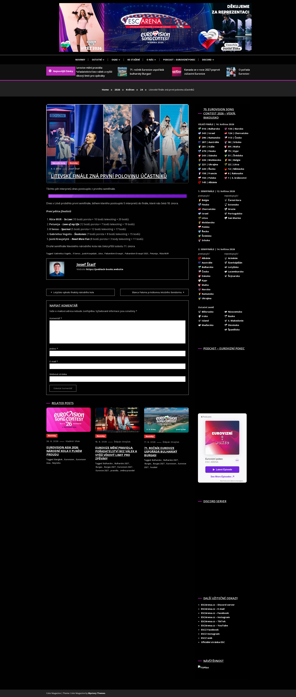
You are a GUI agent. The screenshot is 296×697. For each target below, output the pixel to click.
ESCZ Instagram (210, 633)
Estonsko (233, 204)
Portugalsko (234, 213)
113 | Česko (234, 137)
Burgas (99, 467)
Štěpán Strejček (122, 441)
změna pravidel (127, 470)
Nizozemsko (234, 311)
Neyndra (56, 463)
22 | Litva (233, 164)
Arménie (232, 258)
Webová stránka (58, 374)
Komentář (55, 318)
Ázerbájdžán (234, 262)
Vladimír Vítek (73, 441)
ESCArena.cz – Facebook (215, 613)
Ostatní (97, 59)
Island (205, 320)
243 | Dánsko (209, 155)
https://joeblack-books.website (104, 269)
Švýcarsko (233, 275)
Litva (100, 253)
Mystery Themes (96, 693)
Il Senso (76, 253)
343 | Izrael (208, 133)
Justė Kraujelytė (89, 253)
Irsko (204, 316)
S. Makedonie (235, 320)
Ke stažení (133, 59)
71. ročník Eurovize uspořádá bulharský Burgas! (136, 71)
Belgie (205, 200)
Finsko (205, 204)
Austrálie (206, 262)
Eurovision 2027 (124, 467)
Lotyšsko (233, 267)
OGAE (115, 59)
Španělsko (233, 329)
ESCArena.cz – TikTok (213, 621)
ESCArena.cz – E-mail (212, 608)
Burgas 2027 (110, 467)
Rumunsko (207, 293)
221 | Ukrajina (209, 164)
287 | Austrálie (210, 142)
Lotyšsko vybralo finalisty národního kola (73, 292)
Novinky (80, 59)
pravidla (114, 470)
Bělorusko (207, 311)
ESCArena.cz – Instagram (215, 617)
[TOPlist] (203, 667)
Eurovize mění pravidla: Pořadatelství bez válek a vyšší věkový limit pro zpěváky (82, 71)
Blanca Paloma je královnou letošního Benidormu (157, 292)
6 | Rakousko (235, 173)
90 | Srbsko (234, 142)
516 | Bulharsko (210, 128)
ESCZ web (206, 637)
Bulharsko (108, 463)
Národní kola (58, 163)
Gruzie (231, 209)
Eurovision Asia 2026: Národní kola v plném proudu (64, 451)
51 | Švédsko (235, 155)
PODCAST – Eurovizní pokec (179, 59)
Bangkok (58, 459)
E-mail (53, 361)
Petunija (154, 253)
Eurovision (69, 459)
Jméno (53, 348)
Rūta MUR (164, 253)
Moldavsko (208, 222)
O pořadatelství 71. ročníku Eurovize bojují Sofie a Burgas (245, 71)
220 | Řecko (208, 168)
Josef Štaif (74, 168)
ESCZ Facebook (210, 629)
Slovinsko (233, 325)
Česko (205, 271)
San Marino (234, 217)
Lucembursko (235, 271)
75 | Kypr (233, 151)
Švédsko (206, 235)
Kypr (204, 280)
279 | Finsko (208, 151)
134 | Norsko (235, 128)
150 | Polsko (208, 177)
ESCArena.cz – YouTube (214, 625)
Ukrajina (206, 298)
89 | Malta (233, 146)
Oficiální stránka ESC (213, 642)
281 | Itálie (207, 146)
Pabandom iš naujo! (114, 253)
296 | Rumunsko (210, 137)
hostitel (153, 467)
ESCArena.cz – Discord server (218, 604)
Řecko (205, 231)
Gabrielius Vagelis (62, 253)
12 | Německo (235, 168)
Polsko (205, 226)
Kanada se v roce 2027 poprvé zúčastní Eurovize (191, 71)
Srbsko (205, 240)
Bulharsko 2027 (122, 463)
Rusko (231, 316)
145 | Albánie (209, 182)
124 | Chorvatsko (237, 133)
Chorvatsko (208, 209)
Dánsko (205, 275)
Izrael (204, 213)
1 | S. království (236, 177)
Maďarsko (207, 325)
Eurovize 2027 (102, 470)
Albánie (205, 258)
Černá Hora (234, 200)
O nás (150, 59)
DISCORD (207, 59)
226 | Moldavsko (211, 159)
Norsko (205, 289)
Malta (205, 284)
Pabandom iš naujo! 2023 (136, 253)
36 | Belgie (233, 159)
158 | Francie (209, 173)
